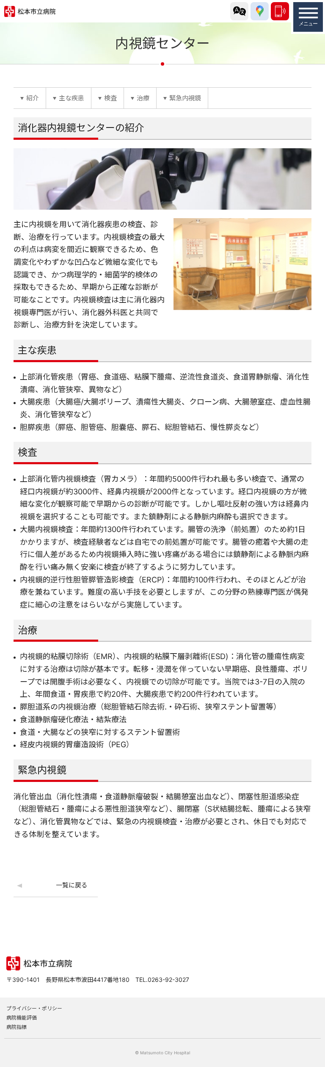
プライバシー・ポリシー (34, 1008)
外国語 (239, 11)
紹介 (32, 98)
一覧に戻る (72, 885)
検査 (110, 98)
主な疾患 (71, 98)
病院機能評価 (21, 1017)
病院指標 (16, 1027)
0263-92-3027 (280, 11)
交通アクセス (260, 11)
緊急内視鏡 (185, 98)
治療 (143, 98)
